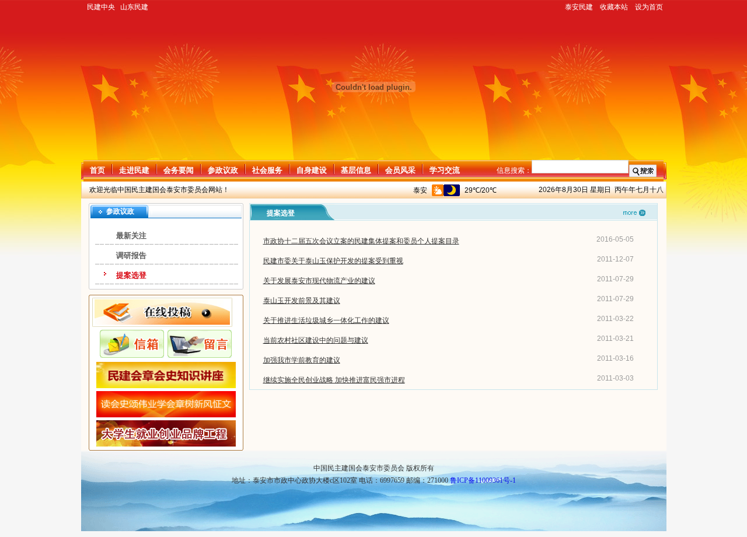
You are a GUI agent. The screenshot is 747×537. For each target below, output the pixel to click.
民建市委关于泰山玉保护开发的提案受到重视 (333, 261)
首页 (97, 170)
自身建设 (311, 170)
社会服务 (267, 170)
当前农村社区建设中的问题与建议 (315, 340)
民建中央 (101, 7)
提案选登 (131, 275)
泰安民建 (579, 7)
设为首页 (649, 7)
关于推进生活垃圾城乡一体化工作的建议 (326, 320)
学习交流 (445, 170)
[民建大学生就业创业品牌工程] (166, 444)
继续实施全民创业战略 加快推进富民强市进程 (334, 380)
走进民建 (134, 170)
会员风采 (400, 170)
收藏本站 (614, 7)
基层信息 (356, 170)
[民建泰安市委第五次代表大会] (166, 415)
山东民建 (134, 7)
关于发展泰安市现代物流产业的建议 (319, 281)
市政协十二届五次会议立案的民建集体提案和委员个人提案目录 (361, 241)
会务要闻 (178, 170)
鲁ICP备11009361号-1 (483, 480)
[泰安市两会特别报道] (166, 386)
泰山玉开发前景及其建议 (301, 301)
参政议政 (223, 170)
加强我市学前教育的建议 (301, 360)
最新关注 (131, 235)
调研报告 (131, 255)
